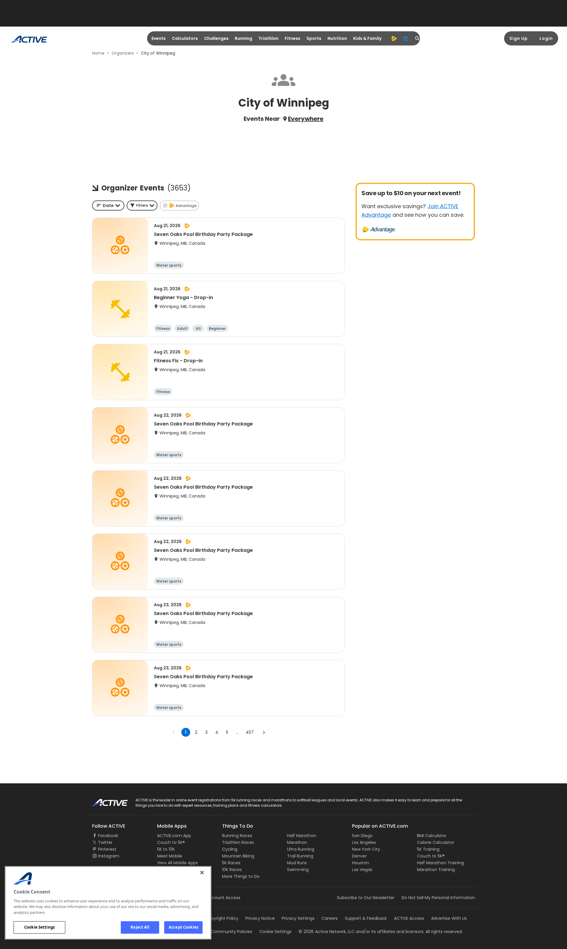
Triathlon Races (238, 842)
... (237, 732)
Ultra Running (300, 849)
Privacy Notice (260, 918)
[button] (142, 205)
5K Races (231, 863)
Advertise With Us (449, 918)
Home (98, 53)
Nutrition (337, 38)
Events (158, 38)
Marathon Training (436, 870)
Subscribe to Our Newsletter (366, 898)
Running (243, 38)
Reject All (140, 927)
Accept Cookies (183, 927)
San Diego (362, 836)
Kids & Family (367, 38)
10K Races (232, 870)
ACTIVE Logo (104, 800)
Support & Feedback (366, 918)
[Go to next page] (263, 732)
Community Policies (231, 932)
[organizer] (405, 38)
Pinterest (107, 849)
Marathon (297, 842)
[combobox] (108, 205)
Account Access (223, 898)
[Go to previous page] (173, 732)
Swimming (298, 870)
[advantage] (394, 38)
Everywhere (305, 119)
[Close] (201, 872)
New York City (366, 849)
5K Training (428, 849)
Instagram (108, 856)
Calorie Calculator (435, 842)
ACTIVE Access (409, 918)
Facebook (108, 836)
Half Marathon (301, 836)
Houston (360, 863)
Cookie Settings (39, 927)
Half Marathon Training (440, 863)
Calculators (185, 38)
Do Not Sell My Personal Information (438, 898)
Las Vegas (362, 870)
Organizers (123, 53)
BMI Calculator (432, 836)
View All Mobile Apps (177, 863)
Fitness (292, 38)
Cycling (229, 849)
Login (546, 38)
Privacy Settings (298, 918)
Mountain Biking (238, 856)
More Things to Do (241, 876)
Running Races (237, 836)
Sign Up (518, 38)
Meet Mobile (169, 856)
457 (250, 732)
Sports (314, 38)
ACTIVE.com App (174, 836)
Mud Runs (297, 863)
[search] (417, 38)
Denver (359, 856)
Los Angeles (364, 842)
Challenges (216, 38)
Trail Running (300, 856)
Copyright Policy (221, 918)
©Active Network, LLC (327, 932)
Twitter (105, 842)
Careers (330, 918)
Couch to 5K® (171, 842)
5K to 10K (166, 849)
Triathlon (268, 38)
